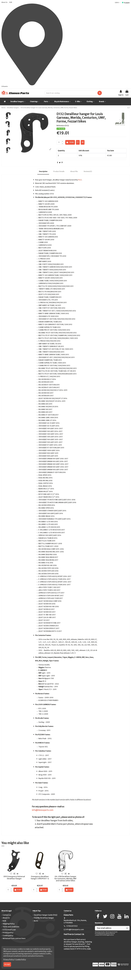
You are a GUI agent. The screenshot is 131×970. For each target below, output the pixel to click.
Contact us (7, 915)
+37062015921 (72, 926)
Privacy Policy (8, 959)
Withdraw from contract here (14, 938)
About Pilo (74, 171)
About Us (4, 2)
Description (43, 171)
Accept (7, 964)
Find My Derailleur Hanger (44, 918)
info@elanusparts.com (42, 810)
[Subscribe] (127, 928)
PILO (80, 180)
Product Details (58, 171)
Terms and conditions (11, 927)
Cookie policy (8, 936)
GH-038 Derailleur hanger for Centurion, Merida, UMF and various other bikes (65, 878)
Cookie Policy (20, 959)
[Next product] (129, 107)
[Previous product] (128, 107)
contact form (69, 949)
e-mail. (88, 949)
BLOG (36, 921)
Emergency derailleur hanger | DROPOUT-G (40, 877)
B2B (10, 2)
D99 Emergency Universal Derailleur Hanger (14, 877)
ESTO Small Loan (9, 930)
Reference (61, 126)
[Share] (57, 162)
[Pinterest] (62, 162)
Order (71, 142)
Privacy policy (8, 933)
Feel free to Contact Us (74, 934)
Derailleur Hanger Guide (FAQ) (45, 915)
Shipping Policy (8, 924)
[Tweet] (60, 162)
